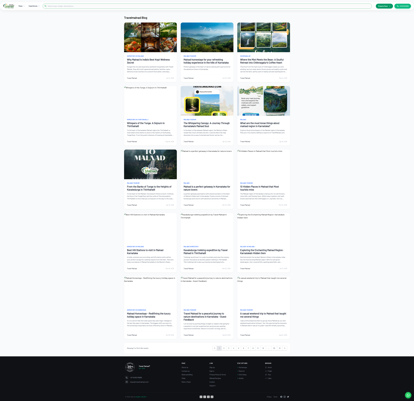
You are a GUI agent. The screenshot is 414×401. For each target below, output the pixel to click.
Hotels (241, 378)
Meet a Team (186, 382)
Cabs (269, 378)
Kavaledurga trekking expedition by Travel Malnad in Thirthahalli (205, 252)
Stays (20, 6)
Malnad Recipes (215, 378)
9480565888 (404, 6)
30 (274, 348)
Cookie (212, 382)
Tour (269, 375)
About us (185, 367)
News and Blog (187, 375)
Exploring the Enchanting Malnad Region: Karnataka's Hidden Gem (261, 252)
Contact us (186, 371)
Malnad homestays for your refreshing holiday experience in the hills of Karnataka (206, 61)
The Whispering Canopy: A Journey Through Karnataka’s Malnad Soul (207, 125)
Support (212, 386)
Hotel (270, 367)
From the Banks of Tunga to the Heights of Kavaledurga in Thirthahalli (149, 188)
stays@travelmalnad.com (139, 382)
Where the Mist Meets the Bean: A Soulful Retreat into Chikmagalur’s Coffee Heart (262, 61)
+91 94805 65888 (136, 377)
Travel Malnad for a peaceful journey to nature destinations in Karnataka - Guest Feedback (205, 316)
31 (280, 348)
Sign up (212, 367)
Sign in (211, 371)
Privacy (269, 397)
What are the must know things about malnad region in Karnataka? (259, 125)
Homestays (243, 367)
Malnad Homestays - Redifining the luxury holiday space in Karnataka (148, 315)
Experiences (33, 6)
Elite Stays (243, 375)
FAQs (183, 378)
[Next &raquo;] (284, 348)
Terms (275, 397)
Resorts (242, 371)
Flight (270, 371)
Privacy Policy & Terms (217, 375)
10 (263, 348)
